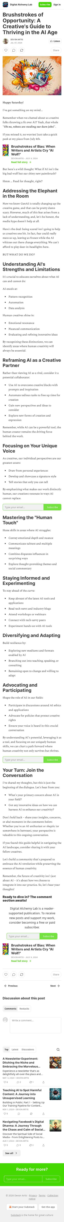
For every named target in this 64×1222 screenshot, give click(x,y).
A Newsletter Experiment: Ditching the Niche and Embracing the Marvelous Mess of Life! (20, 1062)
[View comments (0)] (14, 50)
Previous (12, 985)
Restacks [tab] (24, 1008)
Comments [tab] (10, 1008)
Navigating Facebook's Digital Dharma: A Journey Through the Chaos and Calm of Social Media (23, 1126)
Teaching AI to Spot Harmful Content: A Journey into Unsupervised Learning (22, 1094)
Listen (56, 41)
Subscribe (45, 4)
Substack (16, 1215)
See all (9, 1153)
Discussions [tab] (28, 1049)
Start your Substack (23, 1206)
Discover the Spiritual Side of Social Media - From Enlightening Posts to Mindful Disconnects (23, 1135)
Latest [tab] (15, 1049)
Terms (42, 1195)
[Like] (6, 50)
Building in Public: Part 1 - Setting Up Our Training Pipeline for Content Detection (23, 1104)
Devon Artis (17, 39)
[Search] (58, 1049)
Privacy (33, 1195)
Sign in (57, 4)
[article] (32, 1070)
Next (53, 985)
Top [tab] (6, 1049)
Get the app (48, 1206)
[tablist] (17, 1008)
